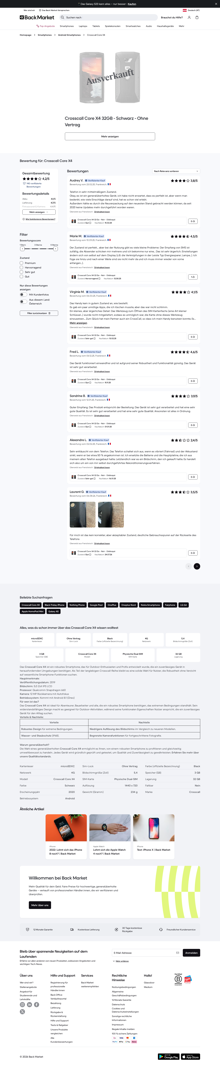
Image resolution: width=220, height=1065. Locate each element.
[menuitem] (67, 26)
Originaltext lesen (102, 211)
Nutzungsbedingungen (124, 987)
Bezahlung (56, 1003)
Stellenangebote (28, 987)
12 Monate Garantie (121, 999)
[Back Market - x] (22, 1011)
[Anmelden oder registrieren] (189, 17)
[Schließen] (216, 4)
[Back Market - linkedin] (29, 1004)
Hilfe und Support (60, 1020)
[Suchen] (62, 17)
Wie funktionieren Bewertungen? (40, 219)
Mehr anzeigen (78, 322)
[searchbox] (111, 17)
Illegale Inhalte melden (123, 1029)
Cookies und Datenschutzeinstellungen (125, 1010)
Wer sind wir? (26, 982)
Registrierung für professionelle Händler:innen (59, 986)
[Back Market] (37, 17)
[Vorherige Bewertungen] (188, 566)
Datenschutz (118, 1004)
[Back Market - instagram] (22, 1004)
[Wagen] (197, 17)
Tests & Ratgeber (59, 1025)
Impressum (118, 1024)
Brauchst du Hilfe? (172, 17)
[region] (110, 837)
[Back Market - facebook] (36, 1004)
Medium (148, 987)
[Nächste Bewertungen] (197, 566)
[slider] (22, 249)
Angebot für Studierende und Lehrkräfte (28, 995)
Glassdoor (149, 982)
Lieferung (55, 1007)
